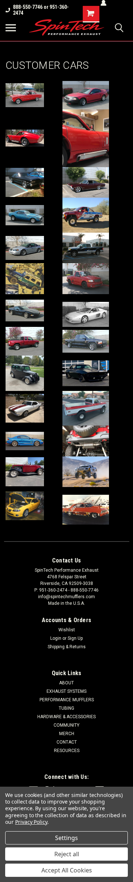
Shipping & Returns (67, 646)
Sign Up (75, 638)
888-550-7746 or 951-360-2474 (41, 10)
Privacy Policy (31, 821)
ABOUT (66, 682)
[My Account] (103, 3)
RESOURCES (66, 750)
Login (55, 638)
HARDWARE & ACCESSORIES (66, 716)
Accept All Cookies (66, 870)
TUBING (66, 708)
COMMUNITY (66, 725)
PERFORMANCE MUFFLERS (67, 699)
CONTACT (67, 742)
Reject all (66, 854)
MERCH (66, 733)
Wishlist (66, 629)
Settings (66, 838)
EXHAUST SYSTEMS (66, 691)
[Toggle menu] (11, 27)
